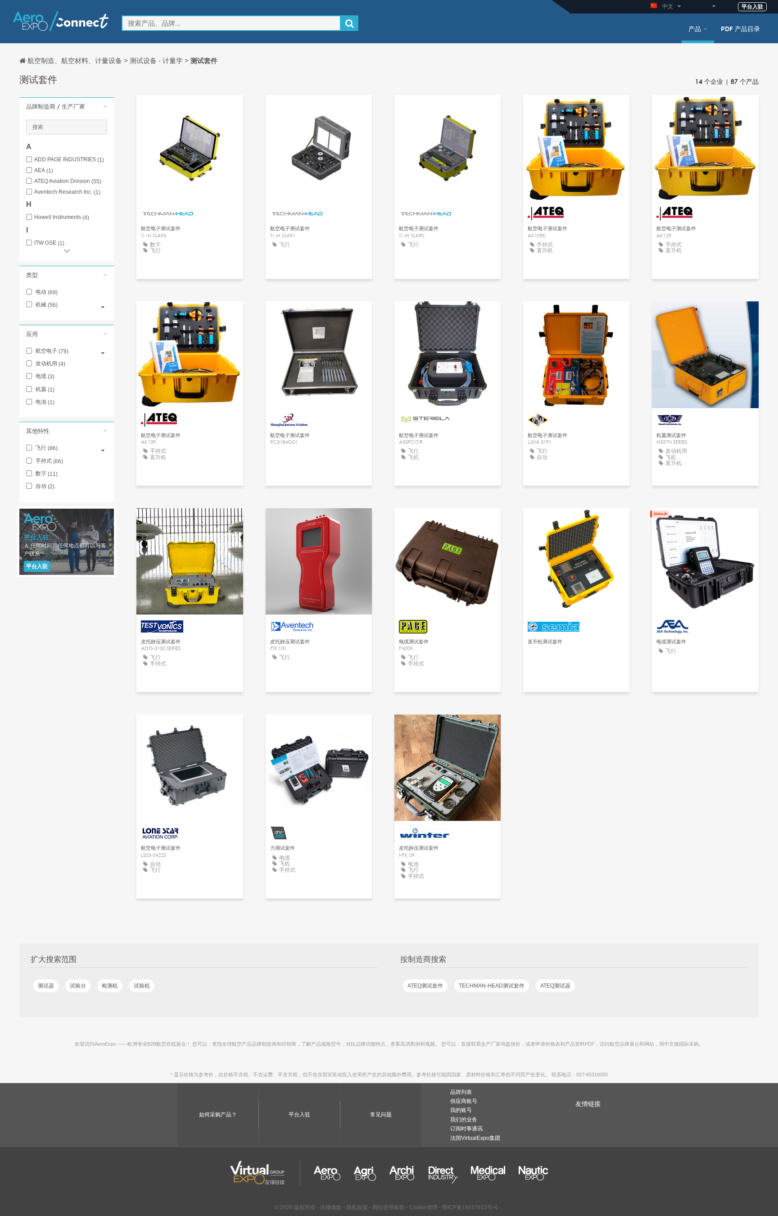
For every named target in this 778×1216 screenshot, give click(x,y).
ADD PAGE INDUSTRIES (69, 159)
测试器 (46, 986)
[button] (66, 106)
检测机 (110, 986)
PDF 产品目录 (740, 28)
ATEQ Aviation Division (67, 181)
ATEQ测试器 (555, 986)
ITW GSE (49, 243)
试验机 (142, 986)
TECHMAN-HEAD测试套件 (492, 986)
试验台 (78, 986)
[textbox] (231, 23)
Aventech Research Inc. (67, 192)
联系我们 (448, 316)
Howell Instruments (61, 217)
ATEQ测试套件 (425, 986)
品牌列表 (461, 1092)
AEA (43, 170)
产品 (694, 28)
